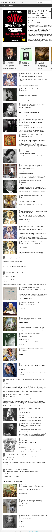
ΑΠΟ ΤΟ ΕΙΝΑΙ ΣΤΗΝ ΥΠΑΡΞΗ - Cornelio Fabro (17, 394)
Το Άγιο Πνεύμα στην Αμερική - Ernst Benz (17, 257)
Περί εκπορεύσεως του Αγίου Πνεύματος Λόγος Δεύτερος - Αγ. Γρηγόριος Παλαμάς (33, 242)
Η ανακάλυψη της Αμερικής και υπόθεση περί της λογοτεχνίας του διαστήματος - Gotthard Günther (33, 486)
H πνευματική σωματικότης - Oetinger (30, 423)
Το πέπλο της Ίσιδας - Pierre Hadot (30, 287)
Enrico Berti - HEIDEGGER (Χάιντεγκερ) (31, 180)
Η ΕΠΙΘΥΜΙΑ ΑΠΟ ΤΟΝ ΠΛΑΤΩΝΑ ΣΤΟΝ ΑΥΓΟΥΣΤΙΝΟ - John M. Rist (31, 303)
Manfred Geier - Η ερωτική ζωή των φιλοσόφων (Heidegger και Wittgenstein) (33, 104)
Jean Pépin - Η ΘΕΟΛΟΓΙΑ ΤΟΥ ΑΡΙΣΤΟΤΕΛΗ (26, 63)
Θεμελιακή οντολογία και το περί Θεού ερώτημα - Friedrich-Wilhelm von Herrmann (31, 166)
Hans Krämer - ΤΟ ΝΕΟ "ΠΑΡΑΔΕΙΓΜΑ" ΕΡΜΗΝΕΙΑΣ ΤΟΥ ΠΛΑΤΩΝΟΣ (30, 334)
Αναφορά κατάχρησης (35, 531)
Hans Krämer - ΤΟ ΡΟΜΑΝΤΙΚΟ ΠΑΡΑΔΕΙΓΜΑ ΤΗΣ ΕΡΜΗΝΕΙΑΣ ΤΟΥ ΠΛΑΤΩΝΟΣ (42, 65)
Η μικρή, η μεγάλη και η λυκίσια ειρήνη (31, 500)
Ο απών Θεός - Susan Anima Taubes (30, 89)
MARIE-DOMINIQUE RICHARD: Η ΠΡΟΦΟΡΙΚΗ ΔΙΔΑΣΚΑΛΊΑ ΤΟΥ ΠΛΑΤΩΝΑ (25, 379)
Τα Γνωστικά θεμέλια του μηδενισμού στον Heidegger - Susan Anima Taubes (32, 120)
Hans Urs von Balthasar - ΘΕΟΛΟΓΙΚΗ (30, 408)
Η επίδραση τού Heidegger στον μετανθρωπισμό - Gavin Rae (10, 64)
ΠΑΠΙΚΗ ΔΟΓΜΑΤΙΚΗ (26, 364)
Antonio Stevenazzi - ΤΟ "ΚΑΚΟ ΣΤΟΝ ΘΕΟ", (32, 318)
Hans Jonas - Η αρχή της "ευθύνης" (15, 272)
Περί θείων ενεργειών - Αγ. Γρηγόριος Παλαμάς (34, 211)
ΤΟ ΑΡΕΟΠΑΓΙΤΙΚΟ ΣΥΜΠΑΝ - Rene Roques (17, 469)
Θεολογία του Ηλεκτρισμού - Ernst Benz (16, 454)
